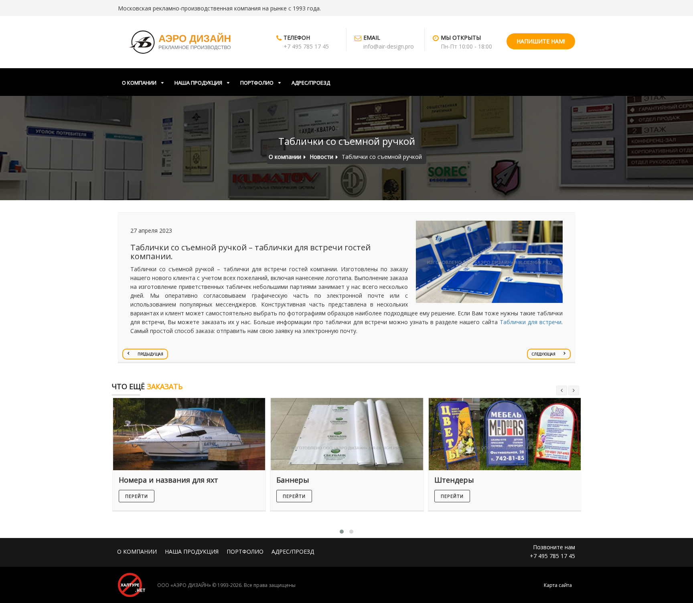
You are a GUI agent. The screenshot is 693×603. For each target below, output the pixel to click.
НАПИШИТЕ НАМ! (541, 41)
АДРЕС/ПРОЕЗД (311, 82)
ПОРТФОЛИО (257, 82)
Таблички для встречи (530, 322)
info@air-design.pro (388, 46)
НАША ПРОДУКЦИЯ (198, 82)
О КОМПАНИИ (139, 82)
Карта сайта (558, 585)
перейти (136, 496)
